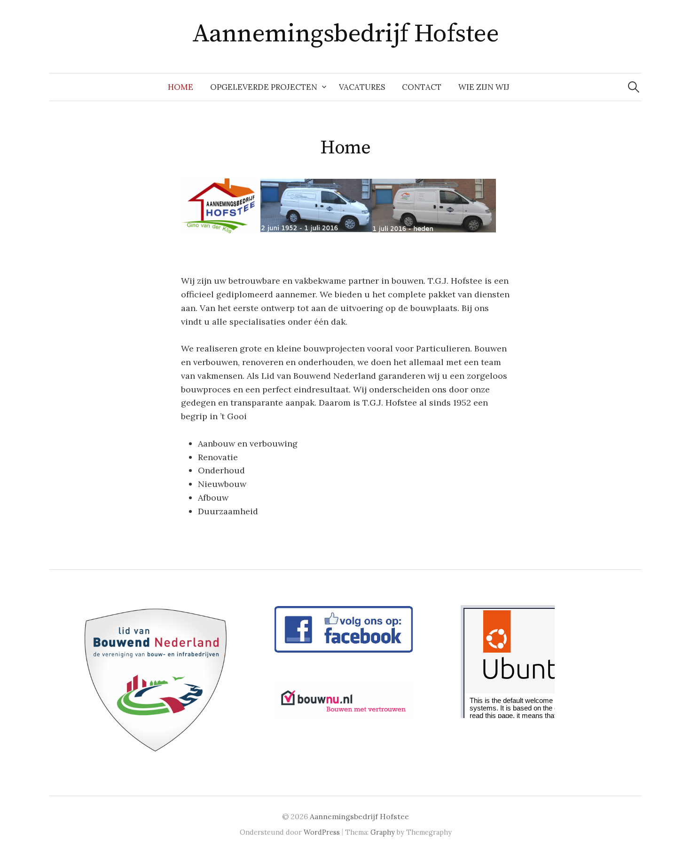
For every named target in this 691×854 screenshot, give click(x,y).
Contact (421, 87)
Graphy (382, 832)
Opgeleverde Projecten (263, 87)
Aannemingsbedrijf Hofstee (345, 34)
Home (180, 87)
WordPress (322, 832)
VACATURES (362, 87)
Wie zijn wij (484, 87)
